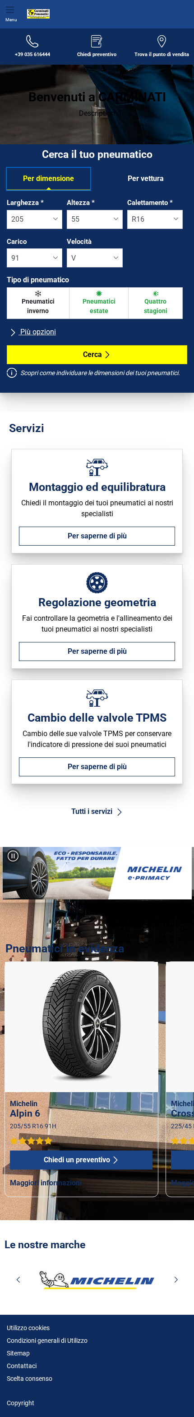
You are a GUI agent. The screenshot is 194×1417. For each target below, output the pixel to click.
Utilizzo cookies (28, 1327)
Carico (17, 242)
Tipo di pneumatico (38, 280)
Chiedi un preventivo (77, 1159)
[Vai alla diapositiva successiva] (178, 875)
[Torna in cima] (170, 1398)
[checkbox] (38, 303)
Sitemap (18, 1353)
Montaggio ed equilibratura (97, 487)
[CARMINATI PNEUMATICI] (36, 14)
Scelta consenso (29, 1378)
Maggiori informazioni (46, 1183)
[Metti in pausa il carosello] (13, 856)
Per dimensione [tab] (48, 178)
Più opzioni (37, 332)
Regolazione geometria (97, 602)
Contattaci (22, 1365)
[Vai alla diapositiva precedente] (15, 875)
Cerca (92, 354)
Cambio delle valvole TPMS (97, 717)
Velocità (79, 242)
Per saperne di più (97, 536)
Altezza (81, 203)
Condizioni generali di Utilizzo (47, 1340)
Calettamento (150, 203)
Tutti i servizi (92, 811)
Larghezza (25, 203)
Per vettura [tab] (146, 178)
